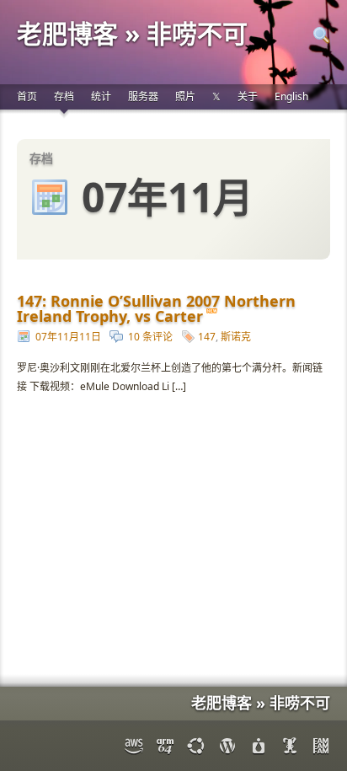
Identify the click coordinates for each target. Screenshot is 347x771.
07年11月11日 (68, 336)
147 (207, 336)
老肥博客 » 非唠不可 (132, 33)
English (291, 96)
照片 (185, 96)
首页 (27, 96)
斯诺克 (236, 336)
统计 (101, 96)
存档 (64, 96)
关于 (248, 96)
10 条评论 (150, 336)
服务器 (143, 96)
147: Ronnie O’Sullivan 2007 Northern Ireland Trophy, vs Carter (156, 308)
